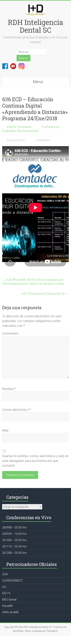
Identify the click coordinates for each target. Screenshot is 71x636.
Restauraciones (28, 131)
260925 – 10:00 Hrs (14, 533)
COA (5, 574)
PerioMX (7, 605)
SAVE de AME (10, 612)
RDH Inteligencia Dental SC (35, 26)
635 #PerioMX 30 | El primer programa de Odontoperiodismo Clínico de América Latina (33, 282)
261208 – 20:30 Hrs (14, 552)
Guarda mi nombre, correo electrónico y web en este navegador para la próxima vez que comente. (35, 460)
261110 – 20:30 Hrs (14, 546)
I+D (4, 586)
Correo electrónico (16, 410)
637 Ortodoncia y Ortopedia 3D (45, 294)
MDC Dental (9, 599)
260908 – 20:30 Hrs (14, 527)
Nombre (9, 389)
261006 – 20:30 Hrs (14, 540)
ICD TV (6, 593)
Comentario (10, 333)
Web (5, 430)
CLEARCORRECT (12, 580)
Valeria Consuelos (19, 127)
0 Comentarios (42, 140)
